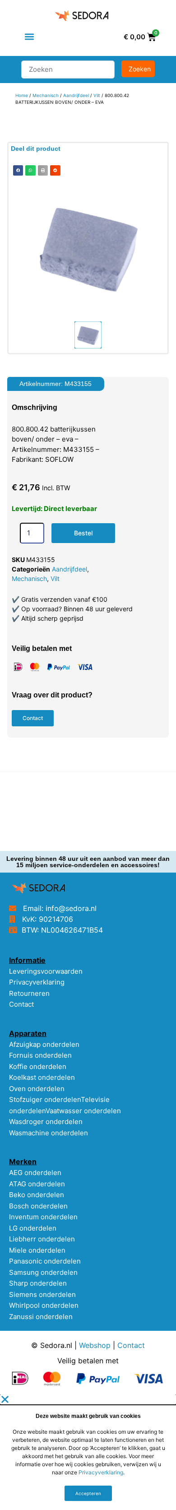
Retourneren (29, 993)
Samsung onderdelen (43, 1272)
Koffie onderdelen (37, 1066)
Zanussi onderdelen (41, 1316)
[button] (29, 36)
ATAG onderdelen (37, 1184)
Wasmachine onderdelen (48, 1133)
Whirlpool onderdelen (44, 1305)
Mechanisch (45, 95)
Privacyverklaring (37, 982)
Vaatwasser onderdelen (83, 1110)
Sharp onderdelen (38, 1283)
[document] (88, 1452)
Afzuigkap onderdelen (44, 1044)
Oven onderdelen (37, 1088)
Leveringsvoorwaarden (46, 971)
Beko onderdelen (36, 1194)
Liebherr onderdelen (42, 1239)
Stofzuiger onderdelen (45, 1099)
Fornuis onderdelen (40, 1055)
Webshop (95, 1345)
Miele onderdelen (37, 1250)
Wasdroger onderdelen (46, 1121)
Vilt (96, 95)
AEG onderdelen (35, 1172)
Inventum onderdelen (43, 1217)
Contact (21, 1004)
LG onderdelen (32, 1228)
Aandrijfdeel (76, 95)
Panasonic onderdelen (45, 1261)
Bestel (83, 533)
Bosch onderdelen (38, 1206)
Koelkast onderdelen (42, 1077)
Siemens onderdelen (42, 1294)
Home (21, 95)
